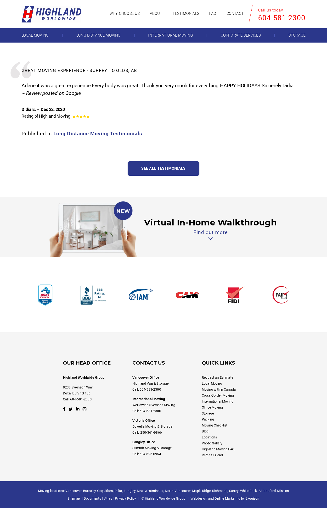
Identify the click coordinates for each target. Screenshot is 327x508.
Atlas (108, 498)
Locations (209, 437)
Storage (208, 413)
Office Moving (212, 407)
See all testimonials (163, 168)
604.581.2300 (281, 18)
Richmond (219, 491)
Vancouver (73, 491)
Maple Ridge (201, 491)
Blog (205, 431)
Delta (118, 491)
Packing (208, 419)
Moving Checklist (214, 425)
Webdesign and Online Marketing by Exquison (225, 498)
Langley (129, 491)
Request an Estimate (217, 377)
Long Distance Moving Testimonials (97, 134)
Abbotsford (267, 491)
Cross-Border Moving (218, 395)
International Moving (217, 401)
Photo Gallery (212, 443)
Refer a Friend (212, 455)
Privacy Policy (125, 498)
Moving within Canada (219, 389)
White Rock (248, 491)
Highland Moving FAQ (218, 449)
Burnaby (89, 491)
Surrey (234, 491)
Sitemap (74, 498)
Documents (92, 498)
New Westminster (150, 491)
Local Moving (212, 383)
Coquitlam (105, 491)
